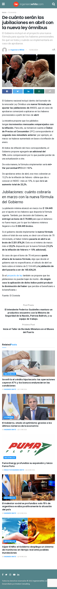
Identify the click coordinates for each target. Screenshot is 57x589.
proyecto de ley (14, 275)
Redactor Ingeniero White (14, 470)
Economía (12, 12)
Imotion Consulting (22, 584)
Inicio (4, 12)
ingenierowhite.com (40, 581)
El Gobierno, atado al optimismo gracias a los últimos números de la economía (27, 424)
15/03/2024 (33, 49)
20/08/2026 (31, 470)
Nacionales (9, 374)
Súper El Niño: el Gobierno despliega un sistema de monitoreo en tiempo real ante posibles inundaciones (27, 550)
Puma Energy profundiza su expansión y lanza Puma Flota (27, 465)
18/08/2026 (23, 557)
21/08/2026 (23, 389)
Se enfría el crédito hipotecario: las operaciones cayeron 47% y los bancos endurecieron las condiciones (28, 382)
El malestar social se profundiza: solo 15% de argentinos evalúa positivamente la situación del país (27, 506)
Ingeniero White (17, 49)
